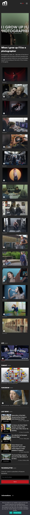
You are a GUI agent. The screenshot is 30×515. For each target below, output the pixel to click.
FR (20, 3)
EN (22, 3)
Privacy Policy (17, 512)
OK (11, 512)
